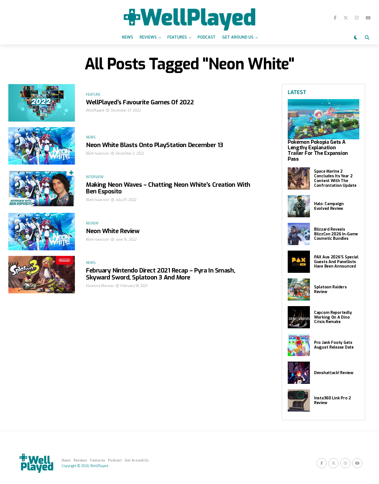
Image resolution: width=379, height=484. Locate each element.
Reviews (148, 37)
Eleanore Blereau (100, 286)
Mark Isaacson (97, 153)
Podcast (207, 37)
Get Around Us (237, 37)
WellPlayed (95, 110)
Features (177, 37)
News (127, 37)
